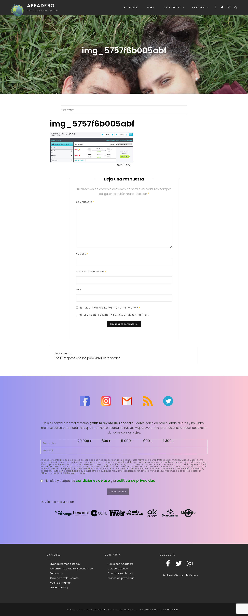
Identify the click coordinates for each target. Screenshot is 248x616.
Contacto (172, 7)
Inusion (172, 609)
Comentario (85, 202)
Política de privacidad (123, 307)
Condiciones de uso (120, 573)
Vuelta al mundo (60, 582)
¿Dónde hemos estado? (65, 564)
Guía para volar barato (64, 578)
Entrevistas (57, 573)
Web (78, 289)
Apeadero (41, 5)
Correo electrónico (91, 272)
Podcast (131, 7)
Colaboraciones (118, 568)
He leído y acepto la (109, 307)
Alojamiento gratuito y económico (71, 568)
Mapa (151, 7)
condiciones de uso (93, 480)
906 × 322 (124, 165)
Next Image (67, 109)
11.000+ (127, 440)
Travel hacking (59, 587)
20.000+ (84, 440)
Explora (198, 7)
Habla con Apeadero (121, 564)
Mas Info (188, 512)
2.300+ (168, 440)
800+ (106, 440)
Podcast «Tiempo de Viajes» (180, 575)
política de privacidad (136, 480)
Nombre (82, 254)
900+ (147, 440)
